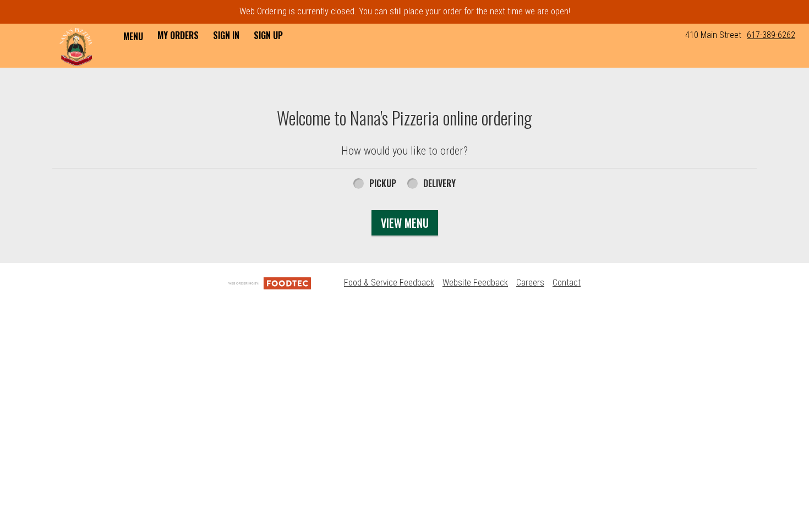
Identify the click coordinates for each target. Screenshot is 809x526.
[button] (76, 47)
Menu (133, 36)
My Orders (178, 35)
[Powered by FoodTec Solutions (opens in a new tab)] (269, 282)
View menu (405, 223)
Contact (567, 282)
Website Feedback (475, 282)
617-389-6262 (771, 35)
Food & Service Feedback (389, 282)
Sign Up (268, 35)
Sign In (226, 35)
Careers (530, 282)
